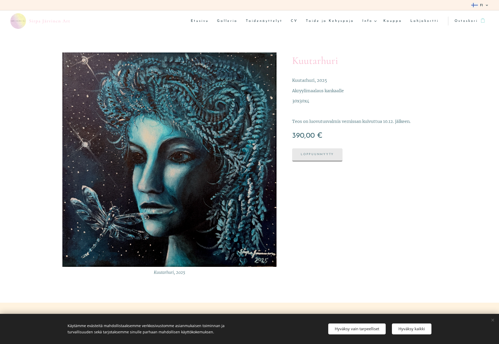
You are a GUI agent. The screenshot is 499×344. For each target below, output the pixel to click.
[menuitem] (201, 21)
